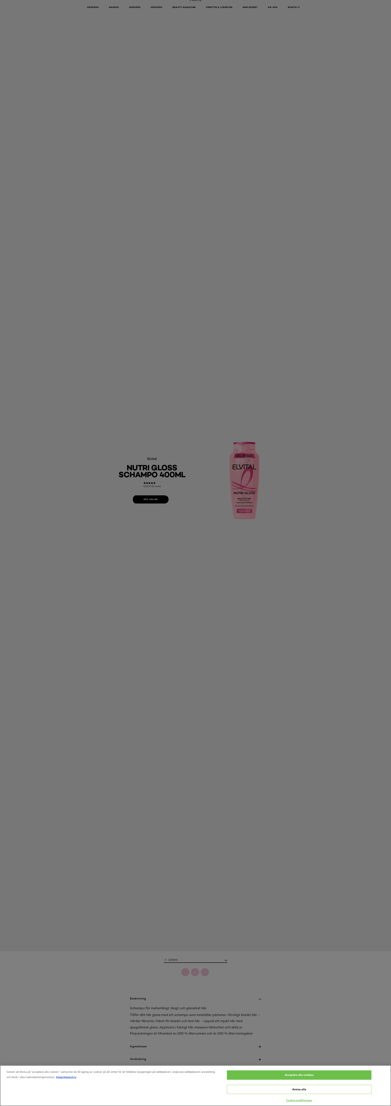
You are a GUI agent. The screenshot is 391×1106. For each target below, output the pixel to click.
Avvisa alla (299, 1089)
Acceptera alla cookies (299, 1074)
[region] (195, 1085)
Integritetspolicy (66, 1077)
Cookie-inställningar (299, 1100)
